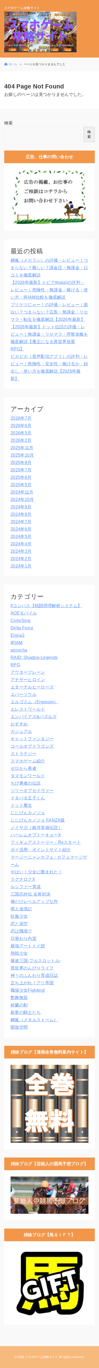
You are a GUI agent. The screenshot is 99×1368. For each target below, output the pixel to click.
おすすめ (19, 724)
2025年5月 (21, 484)
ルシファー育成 (26, 886)
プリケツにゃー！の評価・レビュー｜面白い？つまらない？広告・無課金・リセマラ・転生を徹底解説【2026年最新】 (49, 312)
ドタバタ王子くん (28, 798)
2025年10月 (22, 455)
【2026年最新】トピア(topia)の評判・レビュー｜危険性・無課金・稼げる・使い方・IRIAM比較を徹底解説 (49, 289)
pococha (19, 650)
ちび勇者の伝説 (26, 783)
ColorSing (20, 620)
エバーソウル (23, 694)
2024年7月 (21, 521)
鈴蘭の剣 (19, 1005)
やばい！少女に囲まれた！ (36, 872)
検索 (8, 123)
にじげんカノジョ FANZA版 (38, 820)
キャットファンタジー (32, 739)
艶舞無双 (19, 997)
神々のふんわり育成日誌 (34, 975)
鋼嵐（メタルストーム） (34, 1020)
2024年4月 (21, 544)
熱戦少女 (19, 953)
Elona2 (18, 635)
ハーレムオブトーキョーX (36, 835)
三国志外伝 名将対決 (30, 894)
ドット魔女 (21, 805)
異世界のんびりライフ (32, 968)
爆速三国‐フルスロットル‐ (36, 960)
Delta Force (22, 628)
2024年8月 (21, 514)
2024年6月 (21, 529)
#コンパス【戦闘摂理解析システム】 (46, 605)
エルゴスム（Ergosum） (34, 702)
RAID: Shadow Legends (34, 657)
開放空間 (19, 1027)
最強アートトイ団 (28, 946)
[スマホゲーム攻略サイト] (40, 32)
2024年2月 (21, 558)
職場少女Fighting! (28, 990)
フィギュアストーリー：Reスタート (46, 842)
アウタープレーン (28, 672)
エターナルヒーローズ (32, 687)
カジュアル (21, 731)
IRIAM (17, 642)
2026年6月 (21, 425)
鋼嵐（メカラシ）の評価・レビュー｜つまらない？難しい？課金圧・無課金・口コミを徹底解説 (49, 267)
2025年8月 (21, 462)
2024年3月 (21, 551)
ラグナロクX (23, 879)
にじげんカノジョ (28, 813)
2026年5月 (21, 433)
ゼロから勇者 (23, 768)
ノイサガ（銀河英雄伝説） (36, 827)
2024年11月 (22, 492)
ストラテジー (23, 753)
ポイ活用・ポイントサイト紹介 (41, 849)
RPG (15, 665)
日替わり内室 (23, 938)
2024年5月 (21, 536)
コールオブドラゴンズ (32, 746)
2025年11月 (22, 448)
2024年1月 (21, 566)
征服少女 (19, 916)
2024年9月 (21, 507)
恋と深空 (19, 923)
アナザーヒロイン (28, 679)
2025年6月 (21, 477)
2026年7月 (21, 418)
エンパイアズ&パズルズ (34, 716)
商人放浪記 (21, 909)
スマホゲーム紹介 (28, 761)
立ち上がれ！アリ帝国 (32, 983)
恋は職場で (21, 931)
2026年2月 (21, 440)
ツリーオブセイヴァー (32, 790)
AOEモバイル (24, 613)
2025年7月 (21, 470)
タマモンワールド (28, 776)
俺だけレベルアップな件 (34, 901)
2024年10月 (22, 499)
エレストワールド (28, 709)
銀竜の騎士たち (26, 1012)
